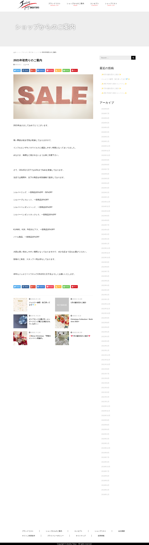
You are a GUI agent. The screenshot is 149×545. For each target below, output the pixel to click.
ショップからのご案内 (24, 52)
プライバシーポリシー (55, 536)
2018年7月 (105, 471)
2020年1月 (105, 443)
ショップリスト (100, 531)
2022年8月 (105, 322)
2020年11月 (105, 411)
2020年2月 (105, 439)
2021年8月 (105, 369)
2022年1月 (105, 350)
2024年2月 (105, 239)
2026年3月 (105, 132)
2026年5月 (105, 123)
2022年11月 (105, 309)
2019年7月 (105, 457)
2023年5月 (105, 281)
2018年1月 (105, 494)
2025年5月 (105, 178)
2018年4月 (105, 485)
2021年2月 (105, 397)
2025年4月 (105, 183)
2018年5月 (105, 480)
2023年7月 (105, 271)
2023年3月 (105, 290)
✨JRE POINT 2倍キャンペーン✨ (114, 84)
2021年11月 (105, 360)
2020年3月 (105, 434)
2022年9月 (105, 318)
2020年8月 (105, 425)
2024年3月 (105, 234)
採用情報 (101, 536)
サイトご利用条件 (28, 536)
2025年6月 (105, 174)
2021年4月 (105, 388)
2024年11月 (105, 206)
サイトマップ (81, 536)
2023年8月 (105, 267)
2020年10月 (105, 415)
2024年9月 (105, 216)
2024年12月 (105, 202)
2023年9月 (105, 262)
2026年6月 (105, 118)
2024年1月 (105, 244)
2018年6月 (105, 476)
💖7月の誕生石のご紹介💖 (80, 336)
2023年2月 (105, 295)
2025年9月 (105, 160)
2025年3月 (105, 188)
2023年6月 (105, 276)
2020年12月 (105, 406)
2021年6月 (105, 378)
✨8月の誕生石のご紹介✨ (111, 74)
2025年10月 (105, 155)
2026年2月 (105, 137)
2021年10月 (105, 364)
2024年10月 (105, 211)
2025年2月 (105, 192)
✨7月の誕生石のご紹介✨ (111, 88)
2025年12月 (105, 146)
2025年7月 (105, 169)
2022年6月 (105, 327)
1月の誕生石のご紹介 (78, 302)
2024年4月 (105, 230)
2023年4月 (105, 285)
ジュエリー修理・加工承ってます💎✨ (115, 79)
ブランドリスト (28, 531)
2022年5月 (105, 332)
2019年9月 (105, 453)
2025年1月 (105, 197)
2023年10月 (105, 257)
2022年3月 (105, 341)
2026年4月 (105, 127)
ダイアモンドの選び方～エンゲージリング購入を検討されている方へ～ (39, 321)
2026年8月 (105, 109)
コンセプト (78, 531)
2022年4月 (105, 336)
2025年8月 (105, 165)
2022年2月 (105, 346)
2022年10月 (105, 313)
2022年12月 (105, 304)
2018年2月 (105, 490)
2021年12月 (105, 355)
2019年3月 (105, 462)
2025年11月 (105, 151)
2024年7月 (105, 225)
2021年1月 (105, 401)
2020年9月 (105, 420)
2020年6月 (105, 429)
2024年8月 (105, 220)
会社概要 (121, 531)
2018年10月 (105, 467)
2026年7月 (105, 113)
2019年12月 (105, 448)
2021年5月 (105, 383)
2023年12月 (105, 248)
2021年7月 (105, 374)
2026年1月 (105, 141)
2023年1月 (105, 299)
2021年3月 (105, 392)
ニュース (37, 52)
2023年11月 (105, 253)
